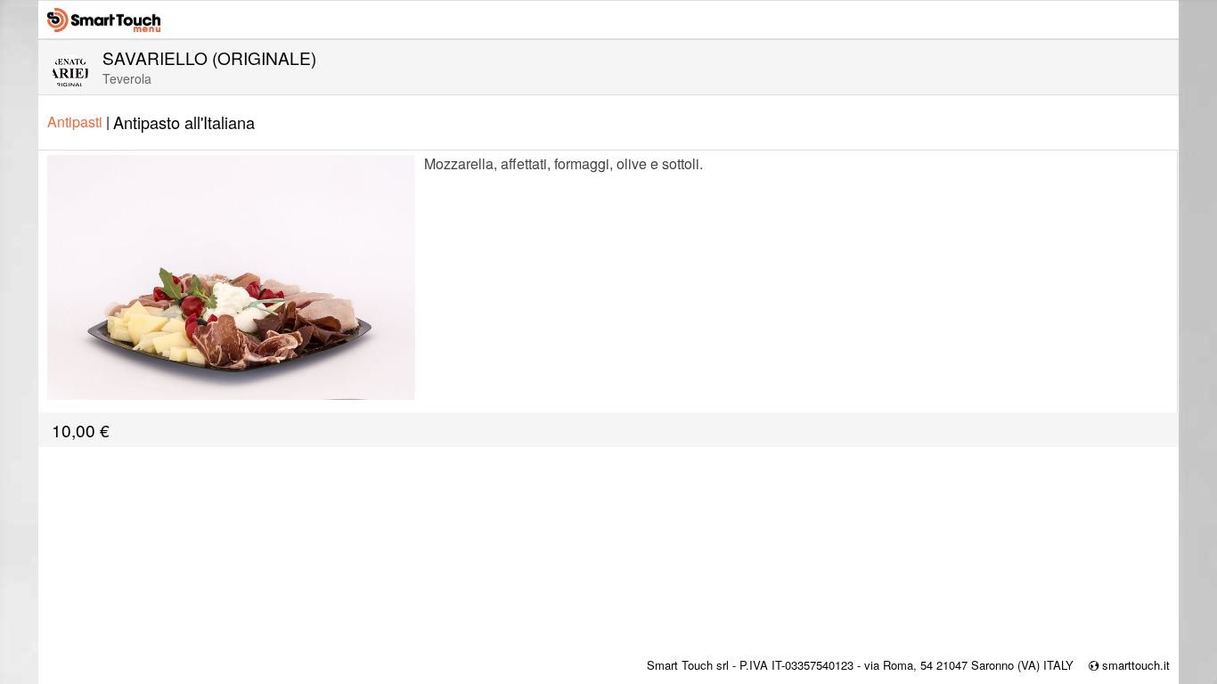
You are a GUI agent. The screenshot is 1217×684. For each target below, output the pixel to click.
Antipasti (78, 121)
